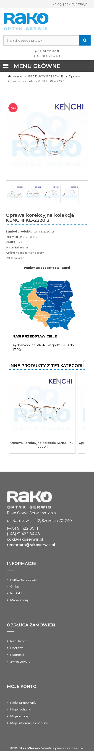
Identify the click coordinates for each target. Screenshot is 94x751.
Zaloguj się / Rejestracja (70, 4)
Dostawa (17, 648)
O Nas (14, 586)
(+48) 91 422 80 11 (47, 51)
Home (16, 76)
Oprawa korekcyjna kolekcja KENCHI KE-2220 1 (42, 444)
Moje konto (22, 686)
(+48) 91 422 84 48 (47, 56)
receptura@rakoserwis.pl (31, 545)
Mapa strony (19, 600)
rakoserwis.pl (47, 500)
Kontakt (16, 593)
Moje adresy (19, 716)
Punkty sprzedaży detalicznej (47, 267)
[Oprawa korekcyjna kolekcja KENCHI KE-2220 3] (15, 194)
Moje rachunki (20, 709)
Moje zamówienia (23, 702)
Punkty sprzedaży (23, 579)
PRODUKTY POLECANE (45, 76)
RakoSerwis (30, 748)
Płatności (17, 654)
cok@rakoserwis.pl (25, 539)
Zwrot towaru (20, 661)
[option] (47, 194)
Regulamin (18, 641)
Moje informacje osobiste (29, 723)
